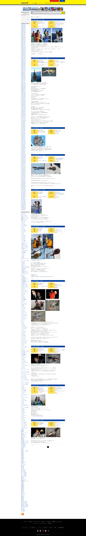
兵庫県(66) (22, 499)
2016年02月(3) (23, 139)
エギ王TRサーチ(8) (23, 283)
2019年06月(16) (23, 101)
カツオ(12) (22, 295)
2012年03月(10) (23, 185)
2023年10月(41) (23, 58)
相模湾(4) (22, 478)
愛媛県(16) (22, 430)
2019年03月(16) (23, 104)
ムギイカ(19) (23, 412)
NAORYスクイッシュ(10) (24, 218)
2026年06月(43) (23, 26)
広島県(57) (22, 451)
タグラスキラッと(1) (24, 341)
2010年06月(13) (23, 206)
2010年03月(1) (23, 209)
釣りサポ (43, 521)
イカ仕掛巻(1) (23, 243)
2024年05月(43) (23, 51)
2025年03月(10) (23, 41)
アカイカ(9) (22, 227)
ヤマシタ (22, 5)
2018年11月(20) (23, 108)
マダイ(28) (22, 408)
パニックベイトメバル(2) (24, 383)
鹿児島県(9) (22, 457)
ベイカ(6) (22, 398)
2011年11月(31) (23, 189)
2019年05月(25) (23, 102)
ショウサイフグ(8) (23, 328)
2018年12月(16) (23, 107)
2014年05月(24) (23, 160)
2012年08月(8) (23, 180)
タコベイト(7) (23, 348)
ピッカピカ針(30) (23, 389)
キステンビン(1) (23, 302)
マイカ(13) (22, 402)
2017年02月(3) (23, 128)
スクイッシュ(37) (23, 336)
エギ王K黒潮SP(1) (23, 268)
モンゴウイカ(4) (23, 417)
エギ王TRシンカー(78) (24, 284)
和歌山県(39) (23, 509)
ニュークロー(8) (23, 375)
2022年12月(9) (23, 68)
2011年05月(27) (23, 195)
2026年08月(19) (23, 24)
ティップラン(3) (23, 364)
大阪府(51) (22, 483)
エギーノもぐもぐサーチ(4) (25, 260)
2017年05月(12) (23, 125)
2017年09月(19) (23, 121)
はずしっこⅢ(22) (23, 377)
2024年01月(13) (23, 55)
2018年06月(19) (23, 113)
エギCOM (48, 521)
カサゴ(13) (22, 294)
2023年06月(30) (23, 62)
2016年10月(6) (23, 132)
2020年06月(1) (23, 90)
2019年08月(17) (23, 99)
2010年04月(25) (23, 208)
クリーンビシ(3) (23, 308)
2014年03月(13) (23, 162)
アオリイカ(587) (23, 224)
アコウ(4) (22, 233)
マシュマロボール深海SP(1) (25, 407)
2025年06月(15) (23, 38)
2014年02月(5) (23, 163)
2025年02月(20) (23, 42)
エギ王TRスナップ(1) (24, 286)
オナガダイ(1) (23, 292)
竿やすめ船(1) (23, 445)
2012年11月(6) (23, 177)
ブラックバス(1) (23, 395)
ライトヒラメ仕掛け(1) (24, 427)
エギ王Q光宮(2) (23, 279)
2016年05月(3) (23, 136)
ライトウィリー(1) (23, 423)
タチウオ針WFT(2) (23, 354)
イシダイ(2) (22, 253)
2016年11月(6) (23, 131)
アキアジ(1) (22, 232)
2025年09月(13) (23, 35)
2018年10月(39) (23, 109)
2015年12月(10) (23, 141)
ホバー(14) (22, 401)
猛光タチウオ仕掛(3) (24, 502)
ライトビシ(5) (23, 426)
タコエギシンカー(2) (24, 347)
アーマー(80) (23, 222)
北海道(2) (22, 500)
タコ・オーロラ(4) (23, 346)
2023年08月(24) (23, 60)
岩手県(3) (22, 447)
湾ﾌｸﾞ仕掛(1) (23, 511)
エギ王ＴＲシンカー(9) (24, 285)
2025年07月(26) (23, 37)
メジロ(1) (22, 413)
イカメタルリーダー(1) (24, 242)
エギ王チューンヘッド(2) (24, 287)
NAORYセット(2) (23, 219)
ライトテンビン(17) (24, 425)
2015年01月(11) (23, 152)
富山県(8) (22, 494)
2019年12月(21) (23, 95)
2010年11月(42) (23, 201)
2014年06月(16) (23, 159)
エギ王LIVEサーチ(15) (24, 271)
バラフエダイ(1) (23, 387)
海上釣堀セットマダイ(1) (24, 442)
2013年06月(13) (23, 170)
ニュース (26, 521)
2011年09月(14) (23, 191)
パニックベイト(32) (24, 378)
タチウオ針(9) (23, 353)
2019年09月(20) (23, 98)
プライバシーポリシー (25, 527)
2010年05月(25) (23, 207)
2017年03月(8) (23, 127)
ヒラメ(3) (22, 393)
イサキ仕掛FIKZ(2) (23, 252)
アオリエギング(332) (24, 225)
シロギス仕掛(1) (23, 335)
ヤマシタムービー (37, 521)
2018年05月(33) (23, 114)
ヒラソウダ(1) (23, 392)
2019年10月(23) (23, 97)
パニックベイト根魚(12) (24, 384)
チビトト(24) (23, 360)
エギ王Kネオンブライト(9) (25, 267)
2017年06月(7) (23, 124)
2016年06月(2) (23, 135)
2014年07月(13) (23, 158)
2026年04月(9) (23, 28)
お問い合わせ (45, 527)
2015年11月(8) (23, 142)
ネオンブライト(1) (23, 376)
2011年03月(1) (23, 197)
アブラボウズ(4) (23, 238)
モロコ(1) (22, 416)
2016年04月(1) (23, 137)
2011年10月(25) (23, 190)
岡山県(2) (22, 437)
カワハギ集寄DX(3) (23, 299)
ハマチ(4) (22, 386)
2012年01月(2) (23, 187)
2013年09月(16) (23, 168)
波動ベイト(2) (23, 493)
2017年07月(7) (23, 123)
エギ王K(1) (22, 269)
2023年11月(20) (23, 57)
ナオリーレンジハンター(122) (25, 374)
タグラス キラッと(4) (24, 340)
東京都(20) (22, 489)
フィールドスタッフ (43, 523)
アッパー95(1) (23, 237)
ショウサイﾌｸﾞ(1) (23, 329)
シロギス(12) (23, 334)
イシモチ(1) (22, 254)
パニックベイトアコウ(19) (24, 379)
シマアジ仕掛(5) (23, 326)
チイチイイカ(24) (23, 357)
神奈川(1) (22, 460)
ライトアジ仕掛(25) (24, 422)
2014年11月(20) (23, 154)
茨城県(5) (22, 431)
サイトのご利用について (33, 527)
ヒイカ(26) (22, 388)
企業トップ (51, 527)
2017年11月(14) (23, 119)
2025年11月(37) (23, 33)
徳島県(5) (22, 491)
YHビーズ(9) (23, 221)
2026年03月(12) (23, 29)
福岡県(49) (22, 497)
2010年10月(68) (23, 202)
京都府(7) (22, 449)
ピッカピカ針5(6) (23, 390)
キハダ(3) (22, 305)
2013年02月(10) (23, 174)
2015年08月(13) (23, 145)
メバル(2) (22, 414)
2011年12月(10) (23, 188)
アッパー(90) (23, 236)
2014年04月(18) (23, 161)
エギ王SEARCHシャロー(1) (25, 281)
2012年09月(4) (23, 179)
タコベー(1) (22, 349)
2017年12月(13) (23, 118)
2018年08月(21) (23, 111)
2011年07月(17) (23, 193)
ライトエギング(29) (24, 424)
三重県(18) (22, 454)
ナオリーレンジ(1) (23, 373)
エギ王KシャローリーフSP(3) (25, 266)
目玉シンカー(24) (23, 507)
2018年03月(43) (23, 116)
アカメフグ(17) (23, 231)
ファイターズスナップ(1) (24, 394)
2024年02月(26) (23, 54)
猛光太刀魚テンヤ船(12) (24, 504)
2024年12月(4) (23, 44)
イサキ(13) (22, 249)
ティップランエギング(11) (24, 365)
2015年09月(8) (23, 144)
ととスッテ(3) (23, 366)
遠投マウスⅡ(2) (23, 436)
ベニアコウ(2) (23, 213)
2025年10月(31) (23, 34)
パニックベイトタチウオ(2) (25, 382)
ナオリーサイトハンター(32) (25, 372)
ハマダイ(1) (22, 385)
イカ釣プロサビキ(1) (24, 244)
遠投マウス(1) (23, 435)
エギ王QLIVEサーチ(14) (24, 278)
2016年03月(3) (23, 138)
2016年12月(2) (23, 130)
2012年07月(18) (23, 181)
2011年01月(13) (23, 199)
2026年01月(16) (23, 31)
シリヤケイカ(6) (23, 331)
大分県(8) (22, 484)
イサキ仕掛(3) (23, 251)
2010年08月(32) (23, 204)
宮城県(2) (22, 448)
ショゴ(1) (22, 330)
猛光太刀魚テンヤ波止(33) (24, 505)
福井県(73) (22, 496)
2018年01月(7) (23, 117)
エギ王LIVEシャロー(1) (24, 272)
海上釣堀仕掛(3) (23, 443)
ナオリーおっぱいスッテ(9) (25, 371)
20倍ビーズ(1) (23, 214)
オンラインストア (55, 0)
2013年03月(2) (23, 173)
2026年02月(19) (23, 30)
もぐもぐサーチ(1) (23, 415)
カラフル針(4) (23, 296)
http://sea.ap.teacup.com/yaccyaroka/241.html (46, 276)
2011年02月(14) (23, 198)
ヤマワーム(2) (23, 419)
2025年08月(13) (23, 36)
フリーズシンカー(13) (24, 397)
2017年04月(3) (23, 126)
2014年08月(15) (23, 157)
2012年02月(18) (23, 186)
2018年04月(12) (23, 115)
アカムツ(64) (23, 229)
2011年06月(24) (23, 194)
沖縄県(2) (22, 438)
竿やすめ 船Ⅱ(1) (23, 444)
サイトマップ (40, 527)
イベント (37, 523)
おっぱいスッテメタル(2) (24, 291)
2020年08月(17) (23, 88)
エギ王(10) (22, 262)
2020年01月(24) (23, 94)
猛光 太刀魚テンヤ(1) (24, 501)
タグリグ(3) (22, 344)
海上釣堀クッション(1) (24, 440)
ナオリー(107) (23, 368)
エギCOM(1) (23, 257)
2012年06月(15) (23, 182)
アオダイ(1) (22, 223)
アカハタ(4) (22, 228)
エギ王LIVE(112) (23, 270)
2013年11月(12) (23, 166)
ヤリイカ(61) (23, 420)
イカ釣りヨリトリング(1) (24, 247)
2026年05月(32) (23, 27)
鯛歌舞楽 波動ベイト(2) (24, 481)
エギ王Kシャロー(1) (24, 265)
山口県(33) (22, 456)
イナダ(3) (22, 256)
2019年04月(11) (23, 103)
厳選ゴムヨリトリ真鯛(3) (24, 450)
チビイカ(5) (22, 358)
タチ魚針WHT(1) (23, 355)
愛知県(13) (22, 429)
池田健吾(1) (22, 485)
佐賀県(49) (22, 453)
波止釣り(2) (22, 492)
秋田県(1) (22, 458)
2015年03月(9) (23, 150)
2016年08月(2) (23, 134)
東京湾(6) (22, 490)
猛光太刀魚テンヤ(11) (24, 503)
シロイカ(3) (22, 333)
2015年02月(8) (23, 151)
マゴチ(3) (22, 403)
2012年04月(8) (23, 184)
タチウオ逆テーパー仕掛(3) (25, 351)
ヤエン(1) (22, 418)
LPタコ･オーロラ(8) (24, 215)
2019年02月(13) (23, 105)
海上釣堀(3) (22, 439)
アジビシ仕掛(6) (23, 235)
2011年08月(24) (23, 192)
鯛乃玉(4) (22, 482)
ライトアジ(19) (23, 421)
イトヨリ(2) (22, 255)
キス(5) (22, 301)
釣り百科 (50, 523)
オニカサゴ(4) (23, 293)
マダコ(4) (22, 410)
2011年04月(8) (23, 196)
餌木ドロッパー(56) (24, 432)
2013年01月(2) (23, 175)
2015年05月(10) (23, 148)
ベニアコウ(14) (23, 399)
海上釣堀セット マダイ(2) (24, 441)
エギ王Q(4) (22, 276)
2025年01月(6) (23, 43)
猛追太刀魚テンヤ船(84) (24, 506)
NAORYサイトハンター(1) (24, 217)
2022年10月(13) (23, 70)
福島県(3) (22, 498)
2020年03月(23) (23, 92)
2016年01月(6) (23, 140)
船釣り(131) (22, 477)
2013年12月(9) (23, 165)
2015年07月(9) (23, 146)
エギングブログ (60, 521)
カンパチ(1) (22, 300)
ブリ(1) (22, 396)
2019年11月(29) (23, 96)
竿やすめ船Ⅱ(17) (23, 446)
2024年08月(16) (23, 48)
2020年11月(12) (23, 85)
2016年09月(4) (23, 133)
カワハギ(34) (23, 297)
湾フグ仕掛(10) (23, 510)
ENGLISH (62, 0)
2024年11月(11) (23, 45)
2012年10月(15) (23, 178)
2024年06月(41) (23, 50)
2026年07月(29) (23, 25)
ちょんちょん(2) (23, 361)
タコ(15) (22, 345)
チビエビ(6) (22, 359)
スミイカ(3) (22, 337)
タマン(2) (22, 356)
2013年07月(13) (23, 169)
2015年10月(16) (23, 143)
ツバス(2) (22, 363)
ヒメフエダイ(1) (23, 391)
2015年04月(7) (23, 149)
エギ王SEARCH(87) (24, 280)
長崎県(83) (22, 486)
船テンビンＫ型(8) (23, 474)
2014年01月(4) (23, 164)
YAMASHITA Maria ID (61, 527)
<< (23, 13)
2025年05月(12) (23, 39)
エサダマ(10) (23, 288)
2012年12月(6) (23, 176)
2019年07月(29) (23, 100)
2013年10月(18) (23, 167)
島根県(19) (22, 488)
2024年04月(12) (23, 52)
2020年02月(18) (23, 93)
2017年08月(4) (23, 122)
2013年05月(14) (23, 171)
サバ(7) (22, 322)
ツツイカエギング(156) (24, 362)
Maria (55, 527)
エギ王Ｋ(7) (22, 264)
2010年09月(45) (23, 203)
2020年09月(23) (23, 87)
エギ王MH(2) (23, 275)
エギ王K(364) (23, 263)
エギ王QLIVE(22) (23, 277)
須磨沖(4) (22, 462)
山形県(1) (22, 455)
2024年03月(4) (23, 53)
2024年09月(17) (23, 47)
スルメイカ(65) (23, 338)
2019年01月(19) (23, 106)
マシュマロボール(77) (24, 404)
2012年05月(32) (23, 183)
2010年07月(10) (23, 205)
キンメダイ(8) (23, 307)
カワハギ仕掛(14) (23, 298)
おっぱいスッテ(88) (24, 290)
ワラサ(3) (22, 428)
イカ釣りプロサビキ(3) (24, 246)
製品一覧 (31, 521)
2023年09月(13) (23, 59)
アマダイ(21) (23, 239)
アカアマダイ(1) (23, 226)
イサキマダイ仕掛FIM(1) (24, 250)
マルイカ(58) (23, 411)
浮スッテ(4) (22, 495)
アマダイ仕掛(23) (23, 240)
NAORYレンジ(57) (23, 220)
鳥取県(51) (22, 487)
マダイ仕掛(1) (23, 409)
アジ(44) (22, 234)
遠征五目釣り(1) (23, 434)
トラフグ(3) (22, 367)
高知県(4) (22, 452)
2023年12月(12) (23, 56)
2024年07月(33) (23, 49)
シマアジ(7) (22, 325)
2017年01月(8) (23, 129)
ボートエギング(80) (24, 400)
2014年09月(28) (23, 156)
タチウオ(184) (23, 350)
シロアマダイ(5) (23, 332)
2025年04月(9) (23, 40)
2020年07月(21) (23, 89)
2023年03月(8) (23, 65)
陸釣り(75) (22, 508)
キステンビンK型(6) (24, 303)
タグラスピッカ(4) (23, 343)
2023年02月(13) (23, 66)
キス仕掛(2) (22, 304)
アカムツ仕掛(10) (23, 230)
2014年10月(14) (23, 155)
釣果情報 (54, 521)
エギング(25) (23, 261)
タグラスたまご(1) (23, 342)
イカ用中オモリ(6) (23, 248)
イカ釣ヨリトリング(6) (24, 245)
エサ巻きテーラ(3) (23, 289)
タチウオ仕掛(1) (23, 352)
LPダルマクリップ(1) (24, 216)
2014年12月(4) (23, 153)
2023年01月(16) (23, 67)
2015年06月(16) (23, 147)
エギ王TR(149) (23, 282)
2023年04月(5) (23, 64)
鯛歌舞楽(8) (22, 480)
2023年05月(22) (23, 63)
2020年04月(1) (23, 91)
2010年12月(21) (23, 200)
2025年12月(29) (23, 32)
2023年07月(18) (23, 61)
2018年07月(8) (23, 112)
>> (27, 13)
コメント (32, 56)
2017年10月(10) (23, 120)
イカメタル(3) (23, 241)
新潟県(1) (22, 459)
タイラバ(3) (22, 339)
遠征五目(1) (22, 433)
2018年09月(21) (23, 110)
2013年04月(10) (23, 172)
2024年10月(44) (23, 46)
